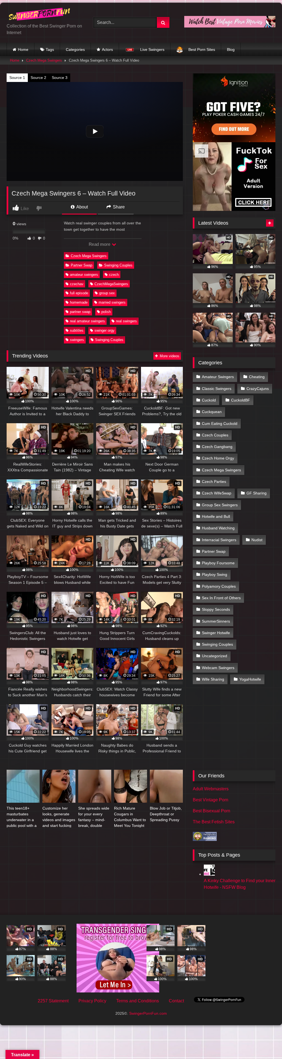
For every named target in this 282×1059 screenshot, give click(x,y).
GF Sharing (256, 493)
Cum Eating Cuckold (219, 423)
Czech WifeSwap (216, 493)
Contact (176, 1001)
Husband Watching (218, 528)
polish (106, 312)
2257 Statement (53, 1001)
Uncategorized (214, 656)
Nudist (256, 540)
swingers (77, 340)
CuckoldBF (240, 400)
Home (23, 49)
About (81, 207)
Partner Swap (81, 265)
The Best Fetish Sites (214, 821)
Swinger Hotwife (216, 633)
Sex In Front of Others (221, 598)
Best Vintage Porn (210, 799)
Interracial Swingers (219, 540)
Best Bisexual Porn (211, 810)
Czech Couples (215, 435)
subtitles (76, 330)
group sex (107, 293)
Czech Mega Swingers (44, 60)
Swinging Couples (118, 265)
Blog (231, 49)
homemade (79, 302)
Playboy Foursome (218, 563)
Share (118, 207)
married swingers (112, 302)
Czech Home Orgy (218, 458)
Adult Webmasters (211, 788)
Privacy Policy (92, 1001)
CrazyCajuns (257, 388)
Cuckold (209, 400)
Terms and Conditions (137, 1001)
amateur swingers (84, 275)
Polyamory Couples (219, 586)
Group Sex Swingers (220, 505)
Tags (50, 49)
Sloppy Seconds (216, 609)
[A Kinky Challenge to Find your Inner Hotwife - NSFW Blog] (209, 874)
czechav (76, 284)
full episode (79, 293)
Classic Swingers (216, 388)
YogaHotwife (250, 679)
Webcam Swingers (218, 667)
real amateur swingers (87, 321)
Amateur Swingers (218, 377)
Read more (100, 244)
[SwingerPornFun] (43, 15)
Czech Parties (214, 481)
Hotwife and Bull (216, 516)
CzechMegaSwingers (111, 284)
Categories (75, 49)
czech (114, 275)
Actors (107, 49)
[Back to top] (265, 1042)
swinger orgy (104, 330)
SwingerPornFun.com (148, 1013)
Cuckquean (212, 411)
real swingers (126, 321)
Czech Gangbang (217, 446)
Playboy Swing (214, 574)
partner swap (80, 312)
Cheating (257, 377)
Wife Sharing (213, 679)
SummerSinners (216, 621)
